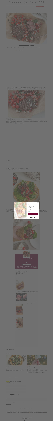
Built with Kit (32, 217)
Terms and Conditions (18, 420)
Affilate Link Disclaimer (30, 420)
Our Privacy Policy (24, 420)
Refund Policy (36, 420)
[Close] (38, 202)
